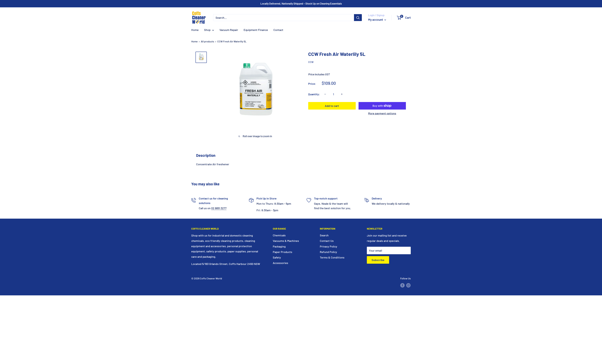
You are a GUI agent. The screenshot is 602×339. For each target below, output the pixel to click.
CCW (311, 61)
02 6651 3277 (219, 208)
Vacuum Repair (228, 30)
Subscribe (378, 260)
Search (324, 235)
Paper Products (282, 252)
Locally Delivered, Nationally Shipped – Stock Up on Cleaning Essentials (301, 3)
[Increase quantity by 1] (341, 94)
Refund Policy (328, 252)
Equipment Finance (256, 30)
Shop (207, 30)
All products (207, 41)
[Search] (358, 17)
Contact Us (327, 240)
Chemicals (279, 235)
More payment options (382, 113)
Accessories (280, 263)
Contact (278, 30)
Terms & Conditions (332, 257)
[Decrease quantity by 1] (325, 94)
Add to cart (332, 106)
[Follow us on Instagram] (408, 285)
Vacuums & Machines (286, 240)
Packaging (279, 246)
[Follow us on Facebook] (402, 285)
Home (195, 30)
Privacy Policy (328, 246)
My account (376, 19)
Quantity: (314, 94)
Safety (277, 257)
